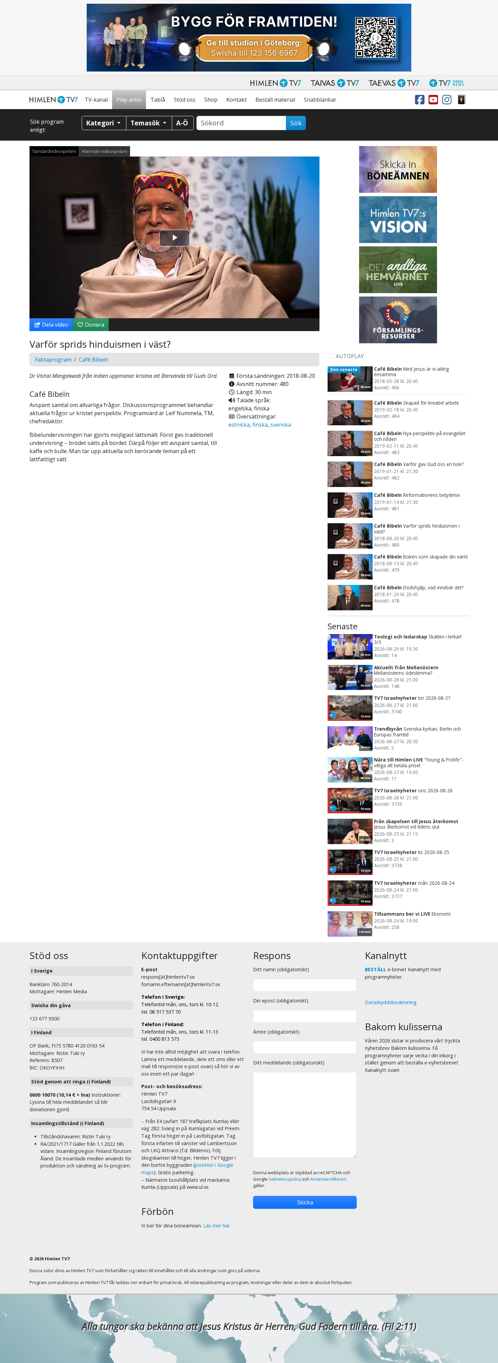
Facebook (421, 99)
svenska (280, 424)
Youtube (434, 99)
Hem (54, 99)
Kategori (101, 122)
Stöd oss (184, 99)
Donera (94, 324)
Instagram (448, 99)
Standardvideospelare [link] (54, 151)
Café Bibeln (93, 359)
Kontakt (236, 99)
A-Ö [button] (182, 122)
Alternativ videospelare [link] (104, 151)
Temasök (145, 122)
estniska (239, 424)
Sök (296, 123)
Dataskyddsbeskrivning (391, 1002)
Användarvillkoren (328, 1179)
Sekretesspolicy (285, 1179)
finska (260, 424)
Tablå (157, 99)
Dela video (54, 324)
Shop (210, 99)
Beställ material (275, 99)
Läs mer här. (217, 1225)
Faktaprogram (53, 359)
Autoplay (350, 356)
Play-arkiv (129, 99)
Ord (461, 99)
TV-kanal (96, 99)
